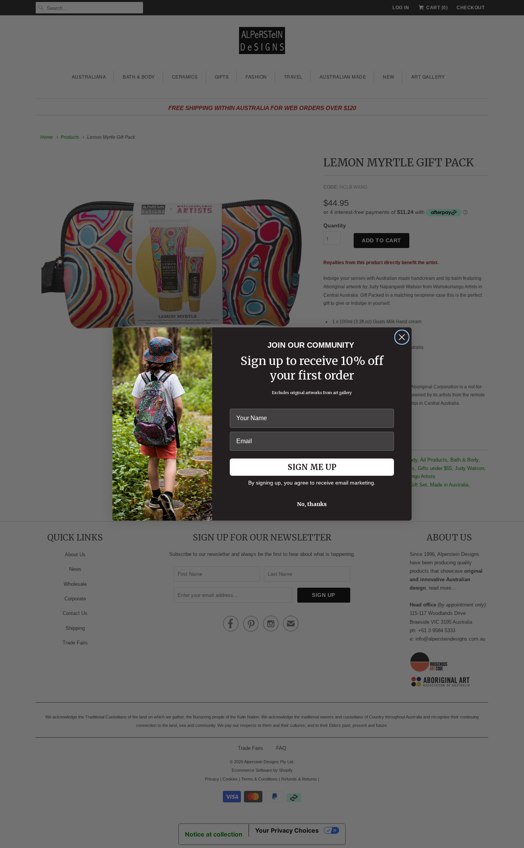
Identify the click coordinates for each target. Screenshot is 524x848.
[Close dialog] (402, 337)
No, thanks (312, 504)
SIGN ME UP (312, 467)
